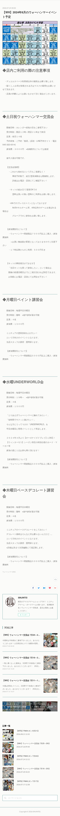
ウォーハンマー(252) (9, 572)
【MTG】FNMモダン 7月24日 (27, 756)
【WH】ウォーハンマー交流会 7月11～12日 (22, 680)
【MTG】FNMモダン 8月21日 (27, 730)
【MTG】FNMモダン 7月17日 (27, 781)
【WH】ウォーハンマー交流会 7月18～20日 (22, 657)
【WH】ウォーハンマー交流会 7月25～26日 (22, 634)
